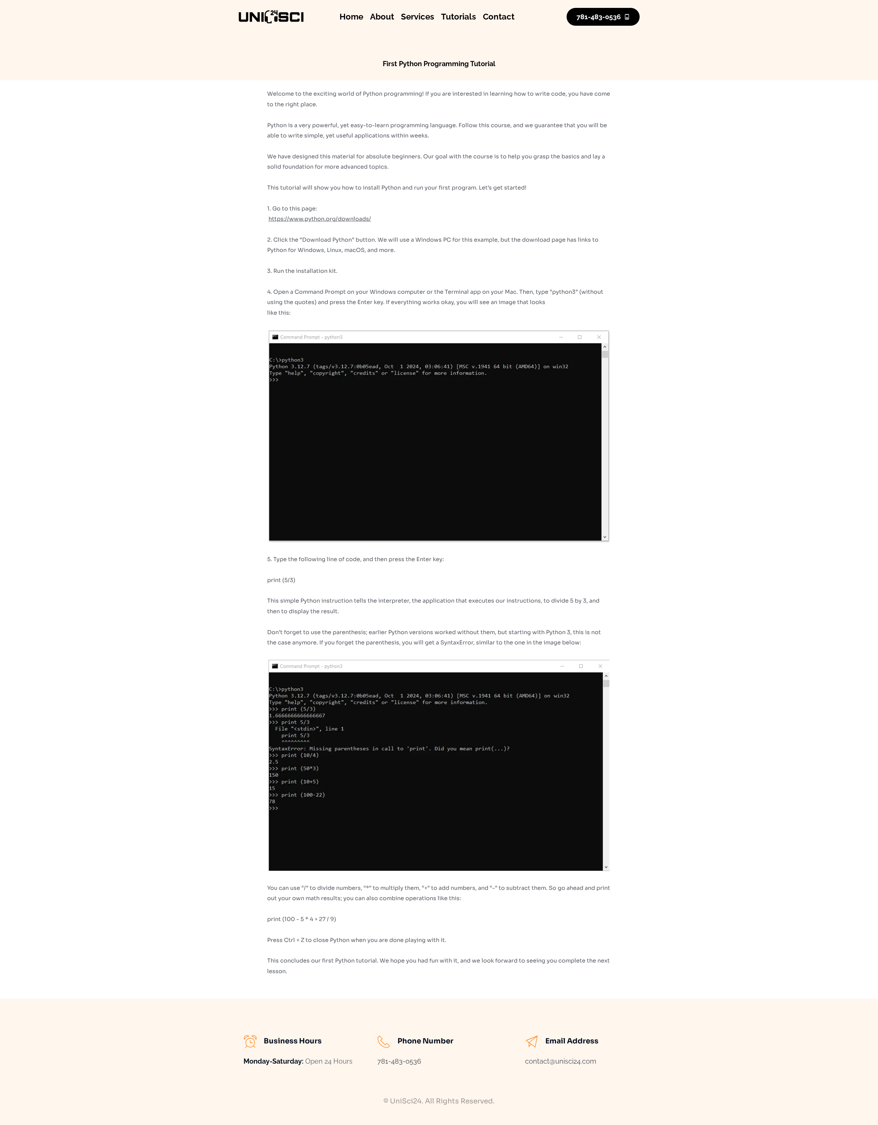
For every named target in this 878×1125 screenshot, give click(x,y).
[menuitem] (351, 16)
